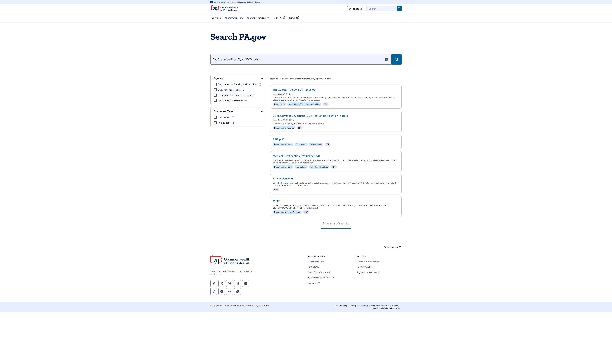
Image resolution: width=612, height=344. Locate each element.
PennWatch (363, 266)
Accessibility (341, 306)
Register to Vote (316, 261)
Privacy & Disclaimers (359, 306)
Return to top (391, 247)
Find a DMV (313, 266)
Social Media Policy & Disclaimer (386, 308)
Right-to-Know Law (367, 272)
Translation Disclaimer (380, 306)
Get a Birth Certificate (319, 272)
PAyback (312, 283)
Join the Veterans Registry (321, 277)
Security (395, 306)
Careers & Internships (368, 261)
